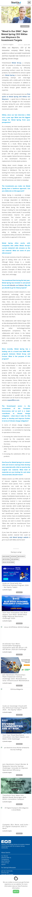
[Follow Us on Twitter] (6, 842)
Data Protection (5, 861)
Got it (16, 891)
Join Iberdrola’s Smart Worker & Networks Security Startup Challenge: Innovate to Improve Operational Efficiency (15, 767)
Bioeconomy (6, 556)
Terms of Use (5, 863)
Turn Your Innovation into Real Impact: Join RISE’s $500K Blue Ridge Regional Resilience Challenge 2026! (15, 615)
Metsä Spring (10, 75)
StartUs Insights (8, 44)
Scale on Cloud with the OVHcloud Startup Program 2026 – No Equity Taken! (16, 585)
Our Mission (4, 856)
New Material (15, 559)
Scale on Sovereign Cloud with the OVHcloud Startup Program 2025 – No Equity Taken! (15, 708)
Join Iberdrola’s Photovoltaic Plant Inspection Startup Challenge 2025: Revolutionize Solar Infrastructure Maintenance (16, 677)
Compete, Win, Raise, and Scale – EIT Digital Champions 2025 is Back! (16, 826)
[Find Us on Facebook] (3, 842)
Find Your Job (5, 872)
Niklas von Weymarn (8, 562)
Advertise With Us (6, 857)
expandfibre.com (13, 400)
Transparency (5, 859)
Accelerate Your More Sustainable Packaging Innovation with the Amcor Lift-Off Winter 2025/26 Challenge (15, 646)
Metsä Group (16, 63)
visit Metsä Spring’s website (18, 537)
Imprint (3, 864)
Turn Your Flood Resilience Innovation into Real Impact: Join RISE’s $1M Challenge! (16, 737)
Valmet (21, 285)
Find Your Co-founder (7, 874)
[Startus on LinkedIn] (9, 842)
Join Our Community (6, 871)
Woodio (12, 285)
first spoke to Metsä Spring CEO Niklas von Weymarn (16, 96)
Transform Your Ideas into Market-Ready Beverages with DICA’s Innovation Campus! (14, 797)
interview (13, 556)
